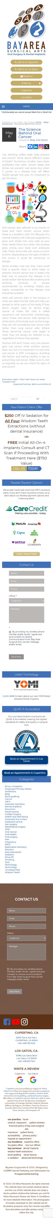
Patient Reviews (37, 1122)
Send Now (16, 657)
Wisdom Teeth (12, 872)
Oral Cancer (42, 140)
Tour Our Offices (33, 1145)
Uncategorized (12, 870)
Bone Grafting (14, 1154)
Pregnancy (10, 842)
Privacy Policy (30, 1135)
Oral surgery (11, 837)
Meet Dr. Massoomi (17, 1122)
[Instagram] (41, 146)
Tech (7, 862)
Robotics (9, 849)
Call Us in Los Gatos (27, 69)
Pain (7, 839)
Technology (11, 864)
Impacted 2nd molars (16, 819)
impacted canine (13, 822)
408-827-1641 (29, 1061)
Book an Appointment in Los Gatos (26, 759)
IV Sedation (13, 1157)
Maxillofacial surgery (15, 827)
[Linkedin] (35, 146)
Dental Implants (13, 806)
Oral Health (11, 834)
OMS (7, 829)
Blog (32, 140)
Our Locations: (15, 1141)
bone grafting (20, 1096)
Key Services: (15, 1148)
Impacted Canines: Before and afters (31, 384)
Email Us (28, 76)
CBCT (7, 801)
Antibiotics (10, 791)
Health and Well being (16, 816)
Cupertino (26, 90)
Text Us (27, 83)
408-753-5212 (28, 1043)
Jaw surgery (11, 824)
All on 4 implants (13, 786)
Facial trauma (12, 811)
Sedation (9, 854)
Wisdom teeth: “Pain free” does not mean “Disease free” (23, 380)
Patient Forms (26, 1132)
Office (13, 596)
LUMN (7, 1170)
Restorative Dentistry (16, 847)
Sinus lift (9, 857)
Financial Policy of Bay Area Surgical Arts (26, 1127)
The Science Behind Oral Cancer (29, 133)
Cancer (8, 799)
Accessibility (14, 1135)
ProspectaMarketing (26, 1174)
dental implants (29, 1093)
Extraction (10, 809)
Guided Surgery (13, 814)
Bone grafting (12, 796)
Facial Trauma (30, 1154)
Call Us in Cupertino (27, 62)
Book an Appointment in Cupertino (24, 773)
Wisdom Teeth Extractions (20, 1151)
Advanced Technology (32, 1157)
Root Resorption (13, 852)
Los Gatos (26, 97)
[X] (46, 146)
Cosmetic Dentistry (15, 804)
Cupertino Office (31, 1141)
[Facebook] (30, 146)
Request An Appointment (19, 1138)
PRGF (8, 844)
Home (38, 122)
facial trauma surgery (39, 1096)
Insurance (13, 1132)
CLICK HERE (9, 696)
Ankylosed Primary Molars (18, 789)
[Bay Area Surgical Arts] (26, 30)
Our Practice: (14, 1119)
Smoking (9, 859)
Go (37, 399)
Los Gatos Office (15, 1145)
